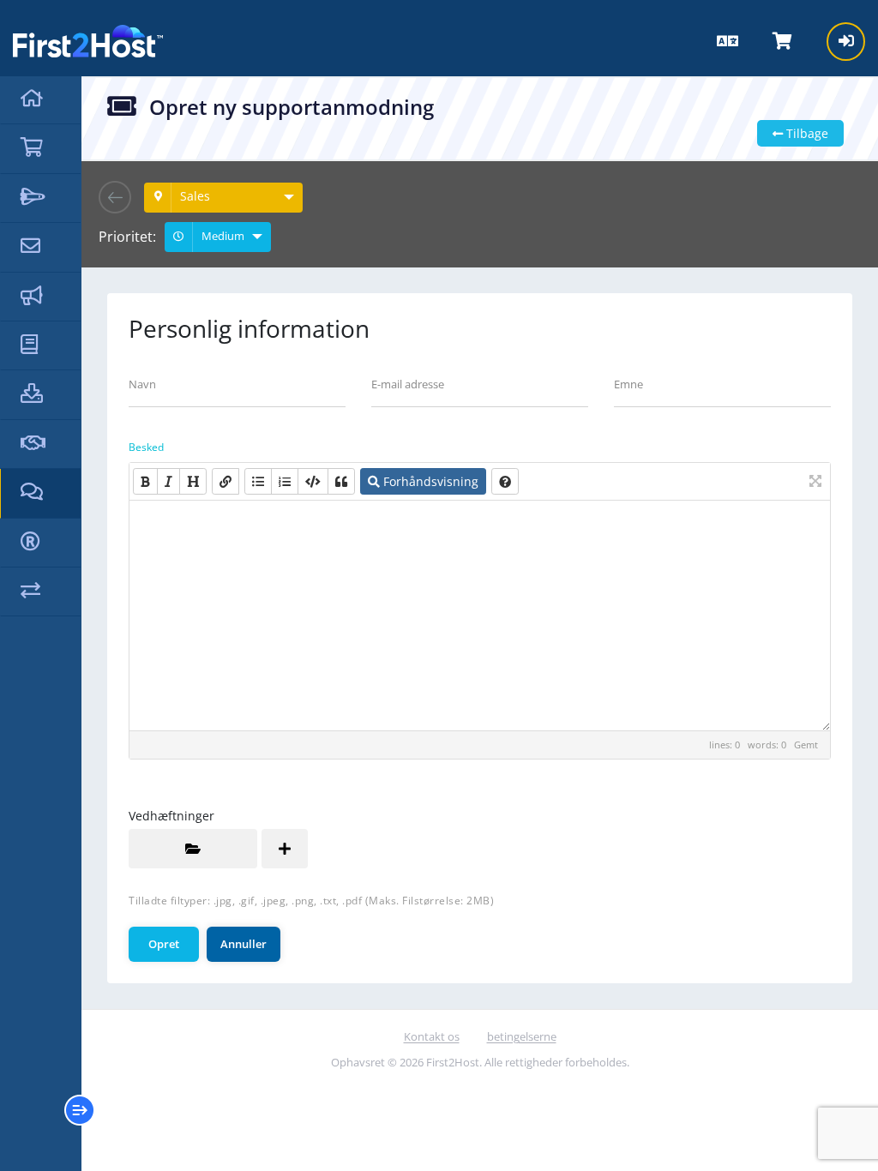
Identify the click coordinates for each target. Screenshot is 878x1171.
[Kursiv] (168, 481)
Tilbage (805, 133)
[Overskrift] (193, 481)
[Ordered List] (284, 481)
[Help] (505, 481)
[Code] (313, 481)
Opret (163, 944)
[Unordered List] (258, 481)
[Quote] (341, 481)
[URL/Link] (225, 481)
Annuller (243, 944)
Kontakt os (432, 1036)
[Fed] (145, 481)
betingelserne (521, 1036)
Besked (146, 447)
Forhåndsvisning (429, 481)
